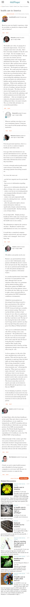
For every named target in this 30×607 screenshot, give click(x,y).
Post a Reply (23, 478)
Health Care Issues (19, 556)
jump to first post (15, 478)
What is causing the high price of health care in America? (20, 544)
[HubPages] (15, 2)
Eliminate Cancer (15, 135)
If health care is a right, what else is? (19, 578)
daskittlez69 (12, 17)
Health (16, 505)
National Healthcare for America (19, 524)
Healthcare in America (19, 559)
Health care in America (19, 488)
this (19, 39)
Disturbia (13, 37)
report (7, 32)
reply (3, 32)
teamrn (14, 246)
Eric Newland (12, 457)
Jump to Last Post (10, 13)
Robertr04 (15, 113)
